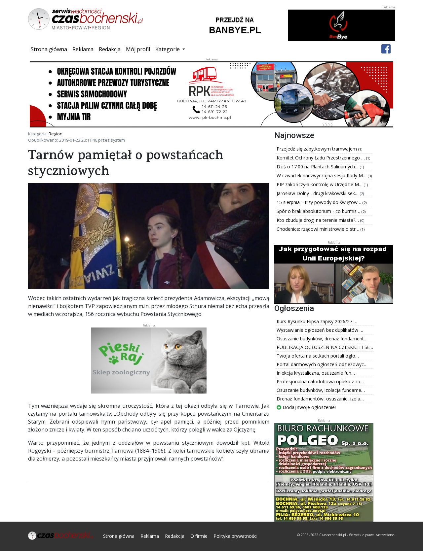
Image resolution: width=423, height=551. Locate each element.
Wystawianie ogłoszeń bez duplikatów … (320, 330)
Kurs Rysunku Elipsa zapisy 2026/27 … (317, 321)
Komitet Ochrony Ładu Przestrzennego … (321, 158)
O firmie (199, 536)
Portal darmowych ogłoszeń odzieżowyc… (322, 364)
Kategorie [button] (168, 49)
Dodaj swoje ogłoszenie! (308, 407)
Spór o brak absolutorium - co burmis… (319, 211)
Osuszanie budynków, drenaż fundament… (322, 338)
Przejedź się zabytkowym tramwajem (317, 149)
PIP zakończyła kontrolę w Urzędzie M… (320, 184)
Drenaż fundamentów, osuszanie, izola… (320, 399)
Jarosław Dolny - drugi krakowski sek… (318, 193)
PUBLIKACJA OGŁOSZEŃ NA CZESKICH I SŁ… (325, 347)
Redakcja (110, 49)
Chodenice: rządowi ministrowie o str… (319, 229)
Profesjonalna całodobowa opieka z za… (320, 381)
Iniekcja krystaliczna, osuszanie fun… (316, 373)
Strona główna (50, 49)
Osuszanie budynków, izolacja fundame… (321, 390)
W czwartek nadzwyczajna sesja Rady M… (322, 175)
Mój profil (138, 49)
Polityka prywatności (235, 536)
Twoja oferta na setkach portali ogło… (318, 356)
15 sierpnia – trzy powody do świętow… (320, 202)
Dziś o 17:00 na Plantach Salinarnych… (318, 166)
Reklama (83, 49)
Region (55, 134)
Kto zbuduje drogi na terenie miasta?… (318, 220)
